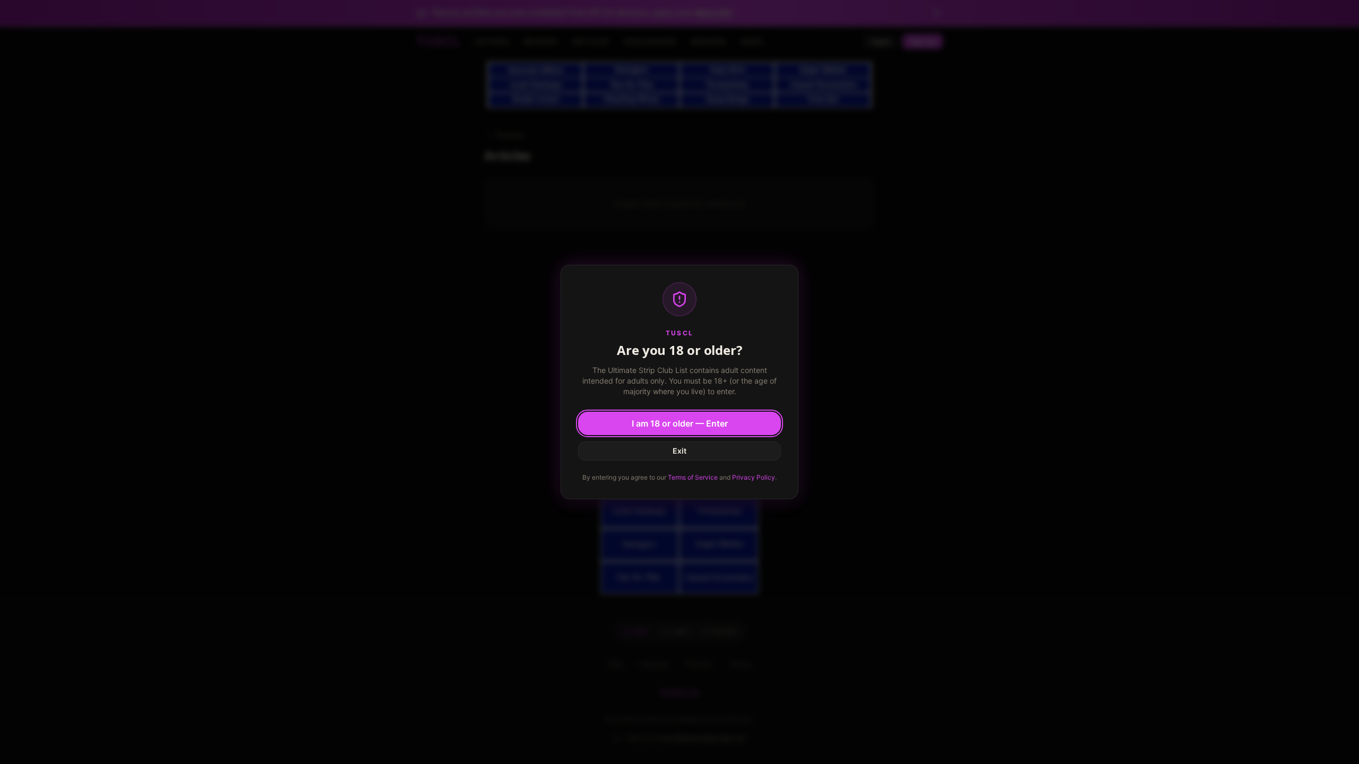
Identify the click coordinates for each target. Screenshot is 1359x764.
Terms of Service (693, 477)
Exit (679, 450)
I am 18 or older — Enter (680, 423)
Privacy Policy (753, 477)
